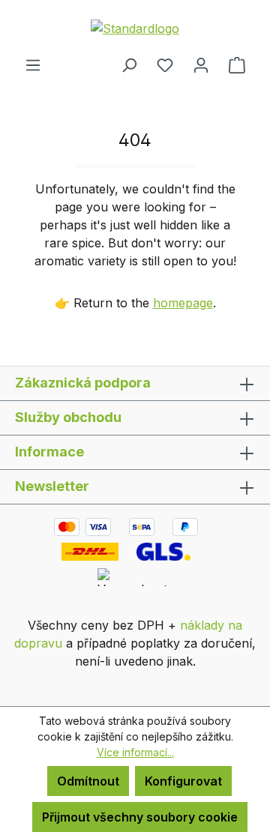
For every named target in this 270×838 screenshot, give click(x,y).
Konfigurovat (183, 781)
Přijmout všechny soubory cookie (140, 817)
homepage (183, 302)
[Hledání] (129, 64)
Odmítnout (88, 781)
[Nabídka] (33, 64)
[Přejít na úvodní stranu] (135, 27)
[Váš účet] (201, 64)
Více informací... (135, 752)
